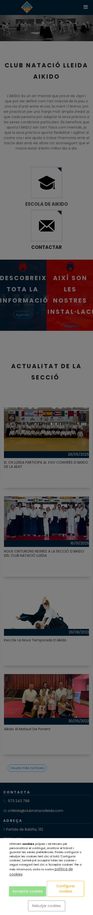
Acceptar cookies (27, 891)
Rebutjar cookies (46, 905)
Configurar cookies (65, 889)
